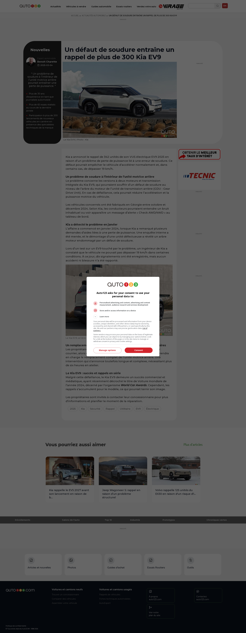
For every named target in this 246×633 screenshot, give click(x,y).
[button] (123, 317)
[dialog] (123, 316)
